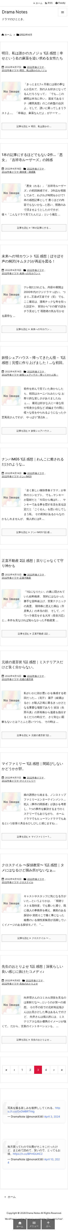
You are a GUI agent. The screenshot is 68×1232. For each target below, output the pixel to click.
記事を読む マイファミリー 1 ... (34, 836)
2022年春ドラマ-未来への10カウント (21, 273)
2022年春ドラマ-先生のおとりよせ (20, 983)
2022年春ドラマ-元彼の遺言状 (17, 679)
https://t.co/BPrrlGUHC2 (27, 1153)
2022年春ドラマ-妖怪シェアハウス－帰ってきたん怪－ (30, 374)
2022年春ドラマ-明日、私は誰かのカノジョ (24, 70)
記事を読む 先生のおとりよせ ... (34, 1039)
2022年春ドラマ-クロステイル (17, 882)
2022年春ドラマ (35, 67)
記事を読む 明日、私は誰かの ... (34, 126)
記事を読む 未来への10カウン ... (34, 329)
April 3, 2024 (52, 1116)
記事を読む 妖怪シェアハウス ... (34, 430)
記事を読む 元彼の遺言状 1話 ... (34, 735)
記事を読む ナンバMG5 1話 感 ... (34, 532)
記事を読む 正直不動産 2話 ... (34, 633)
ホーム (39, 3)
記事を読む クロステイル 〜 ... (34, 938)
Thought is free (54, 1219)
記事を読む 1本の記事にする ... (34, 227)
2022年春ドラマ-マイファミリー (19, 780)
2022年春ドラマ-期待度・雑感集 (19, 171)
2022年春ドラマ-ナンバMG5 (17, 476)
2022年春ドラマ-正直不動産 (16, 577)
